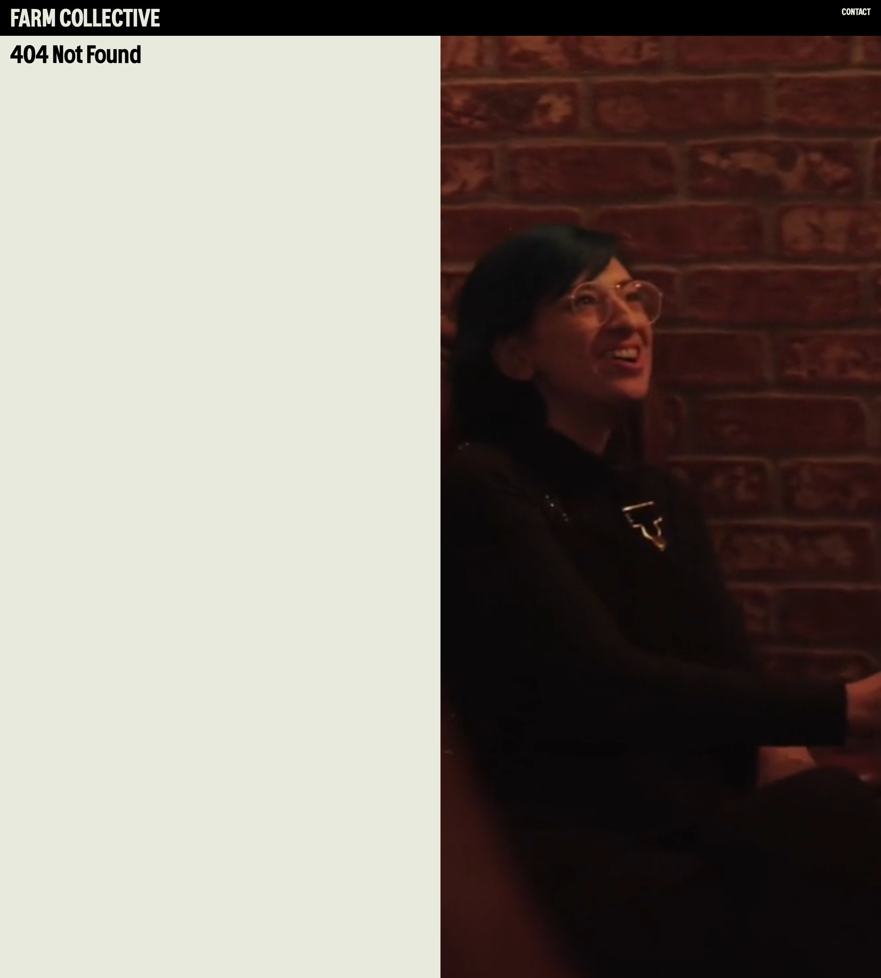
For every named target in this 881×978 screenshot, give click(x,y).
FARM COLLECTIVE (85, 19)
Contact (856, 12)
